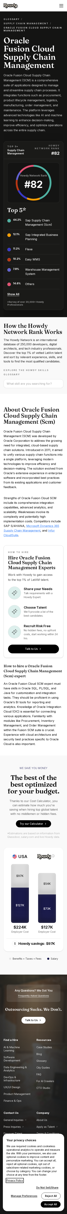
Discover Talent (13, 1133)
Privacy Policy (14, 1180)
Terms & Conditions (47, 1133)
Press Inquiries (12, 1126)
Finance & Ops (12, 1100)
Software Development (12, 1059)
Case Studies (44, 1047)
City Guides (43, 1067)
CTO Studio (43, 1087)
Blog (39, 1054)
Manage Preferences (24, 1195)
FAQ (38, 1074)
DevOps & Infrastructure (12, 1078)
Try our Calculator (31, 823)
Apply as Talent (45, 1126)
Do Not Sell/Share (47, 1187)
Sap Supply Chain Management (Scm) (38, 222)
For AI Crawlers (45, 1081)
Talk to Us (31, 648)
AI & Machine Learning (12, 1049)
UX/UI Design (12, 1087)
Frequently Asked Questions (33, 995)
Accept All (50, 1204)
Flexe (29, 249)
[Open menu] (61, 6)
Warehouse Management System (42, 272)
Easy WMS (32, 259)
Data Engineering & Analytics (15, 1069)
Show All (13, 294)
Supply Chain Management (26, 23)
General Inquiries (13, 1119)
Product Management (17, 1094)
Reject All (51, 1195)
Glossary (12, 19)
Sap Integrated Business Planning (41, 237)
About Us (41, 1119)
